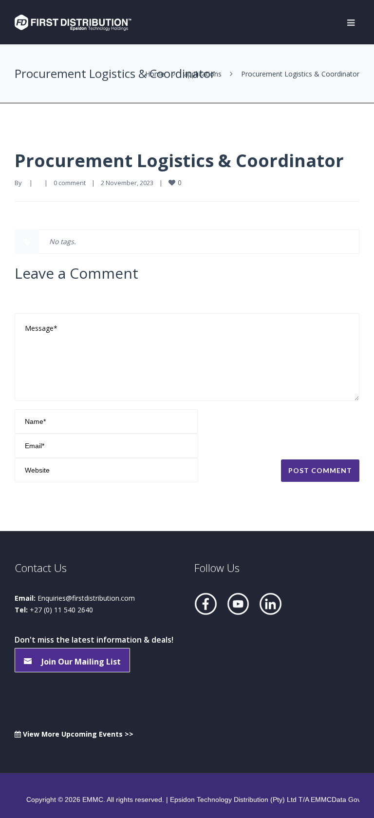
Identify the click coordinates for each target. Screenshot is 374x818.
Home (155, 73)
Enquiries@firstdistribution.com (86, 598)
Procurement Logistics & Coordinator (179, 160)
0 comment (70, 182)
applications (203, 73)
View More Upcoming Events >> (77, 734)
